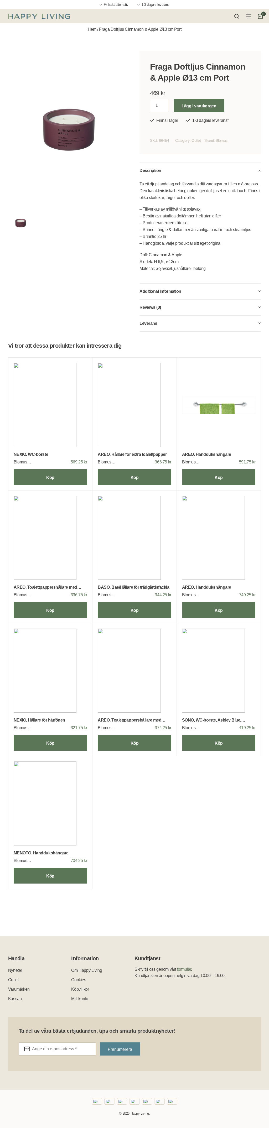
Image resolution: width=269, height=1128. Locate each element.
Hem (92, 29)
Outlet (196, 140)
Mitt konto (79, 998)
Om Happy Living (86, 970)
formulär (184, 969)
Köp (50, 477)
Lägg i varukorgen (199, 106)
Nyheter (15, 970)
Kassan (15, 998)
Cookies (78, 980)
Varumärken (19, 989)
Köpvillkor (80, 989)
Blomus (221, 140)
